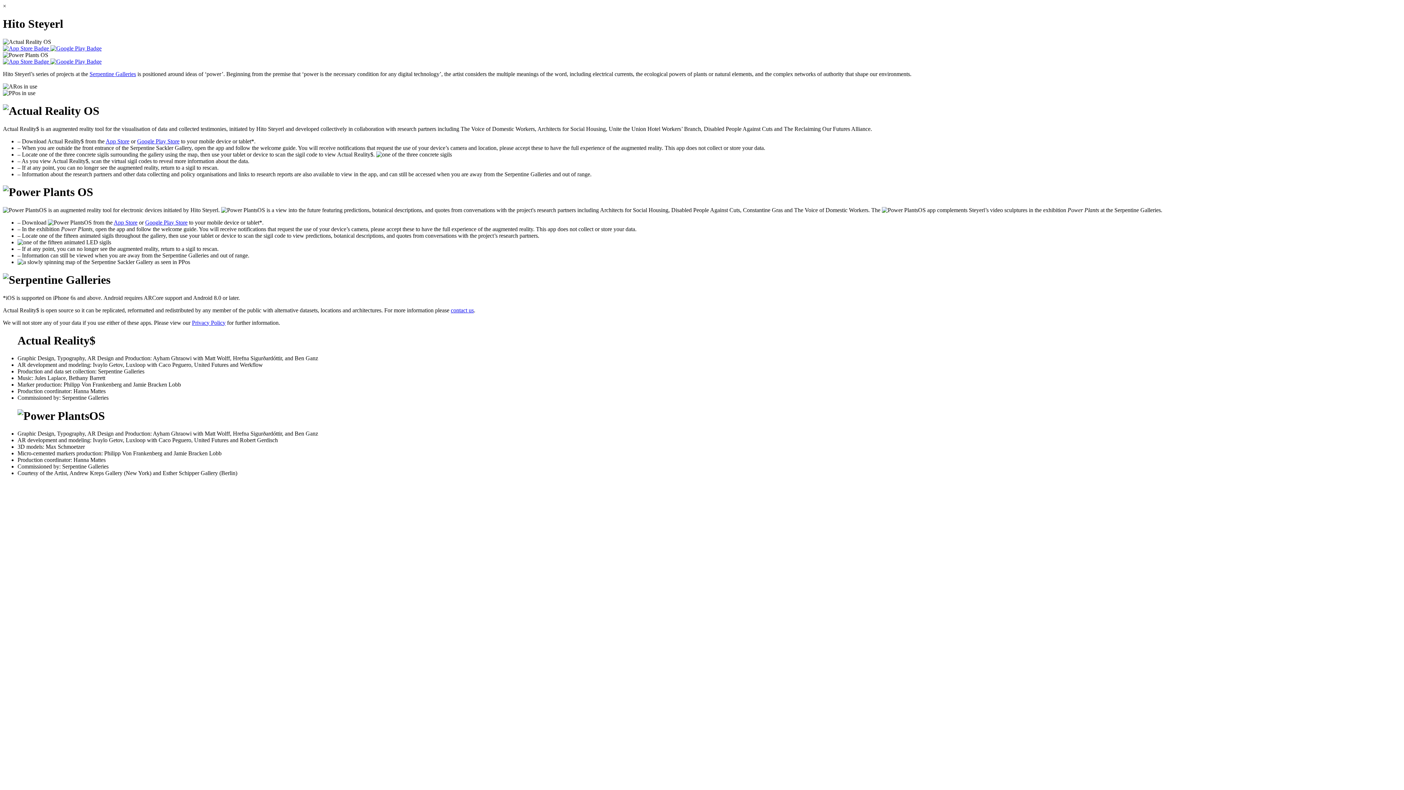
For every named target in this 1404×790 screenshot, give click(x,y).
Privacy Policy (209, 323)
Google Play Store (158, 141)
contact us (462, 310)
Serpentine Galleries (113, 74)
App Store (117, 141)
